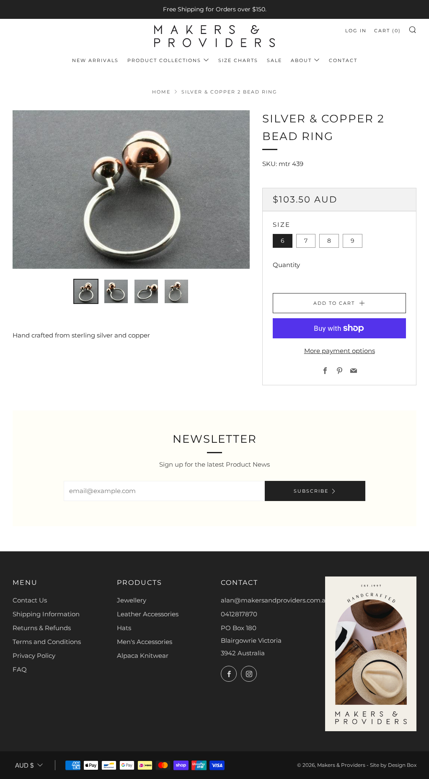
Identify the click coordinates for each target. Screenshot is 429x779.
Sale (274, 60)
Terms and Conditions (47, 642)
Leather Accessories (147, 614)
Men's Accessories (144, 642)
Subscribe (311, 491)
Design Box (402, 765)
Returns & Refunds (42, 628)
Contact (343, 60)
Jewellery (131, 600)
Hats (124, 628)
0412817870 (239, 614)
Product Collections (164, 60)
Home (161, 92)
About (301, 60)
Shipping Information (46, 614)
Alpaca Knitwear (142, 656)
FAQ (20, 669)
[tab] (85, 291)
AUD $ (24, 765)
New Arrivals (95, 60)
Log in (356, 31)
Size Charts (238, 60)
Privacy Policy (34, 656)
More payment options (339, 351)
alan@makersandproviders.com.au (275, 600)
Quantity (286, 265)
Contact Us (30, 600)
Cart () (387, 31)
